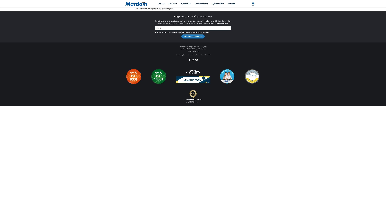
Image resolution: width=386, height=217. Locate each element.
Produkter (172, 4)
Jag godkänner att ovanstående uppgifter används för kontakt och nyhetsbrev (183, 32)
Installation (186, 4)
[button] (253, 3)
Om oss (161, 4)
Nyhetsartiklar (218, 4)
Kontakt (231, 4)
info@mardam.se (193, 51)
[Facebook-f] (189, 59)
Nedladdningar (201, 4)
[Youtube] (196, 59)
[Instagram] (193, 59)
